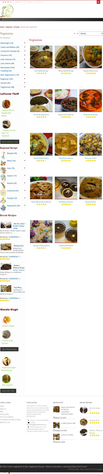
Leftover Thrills (67, 434)
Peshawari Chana (90, 158)
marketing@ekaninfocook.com (36, 425)
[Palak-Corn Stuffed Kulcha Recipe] (7, 364)
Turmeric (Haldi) (8, 326)
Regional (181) (7, 79)
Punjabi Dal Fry (90, 202)
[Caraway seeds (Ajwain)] (7, 337)
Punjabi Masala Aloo (91, 71)
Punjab (16, 27)
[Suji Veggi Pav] (7, 382)
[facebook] (8, 2)
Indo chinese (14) (8, 59)
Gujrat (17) (11, 175)
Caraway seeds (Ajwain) (7, 341)
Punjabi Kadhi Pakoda (41, 158)
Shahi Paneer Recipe (66, 158)
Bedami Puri (18, 245)
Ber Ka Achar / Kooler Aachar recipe (19, 225)
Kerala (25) (11, 183)
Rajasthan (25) (13, 205)
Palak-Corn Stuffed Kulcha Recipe (9, 368)
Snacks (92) (5, 83)
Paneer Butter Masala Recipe (41, 202)
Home (2, 27)
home (2, 406)
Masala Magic (9, 309)
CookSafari (13, 237)
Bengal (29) (12, 153)
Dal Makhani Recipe (66, 202)
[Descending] (77, 33)
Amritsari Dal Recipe (66, 245)
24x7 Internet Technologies (91, 469)
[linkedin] (3, 2)
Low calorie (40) (7, 63)
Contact (30, 2)
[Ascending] (74, 33)
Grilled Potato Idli (68, 423)
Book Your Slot (5, 422)
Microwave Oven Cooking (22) (8, 69)
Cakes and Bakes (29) (10, 47)
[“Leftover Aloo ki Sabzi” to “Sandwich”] (7, 127)
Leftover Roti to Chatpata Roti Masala (8, 113)
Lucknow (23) (12, 190)
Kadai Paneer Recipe (91, 114)
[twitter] (6, 2)
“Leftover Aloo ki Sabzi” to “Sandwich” (8, 133)
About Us (19, 2)
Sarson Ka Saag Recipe (41, 114)
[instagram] (10, 2)
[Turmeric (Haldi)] (7, 323)
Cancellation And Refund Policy (10, 420)
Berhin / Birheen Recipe (19, 266)
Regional (9, 27)
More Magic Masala (9, 349)
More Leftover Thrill (9, 142)
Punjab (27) (12, 198)
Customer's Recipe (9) (10, 51)
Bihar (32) (11, 160)
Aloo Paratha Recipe (41, 71)
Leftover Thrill (9, 93)
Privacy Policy (4, 414)
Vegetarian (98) (7, 87)
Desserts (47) (6, 55)
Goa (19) (10, 168)
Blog (39, 2)
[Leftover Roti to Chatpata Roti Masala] (7, 107)
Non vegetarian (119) (10, 75)
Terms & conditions (6, 417)
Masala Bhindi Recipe (66, 71)
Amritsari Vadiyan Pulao (41, 245)
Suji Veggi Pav (7, 385)
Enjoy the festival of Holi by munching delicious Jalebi (67, 410)
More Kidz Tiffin (8, 391)
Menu (5, 19)
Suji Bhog (17, 287)
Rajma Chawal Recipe (65, 114)
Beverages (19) (7, 43)
